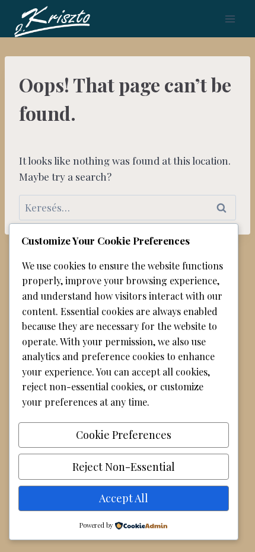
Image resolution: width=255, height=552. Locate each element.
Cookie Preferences (123, 435)
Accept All (123, 498)
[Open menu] (230, 18)
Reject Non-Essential (123, 467)
